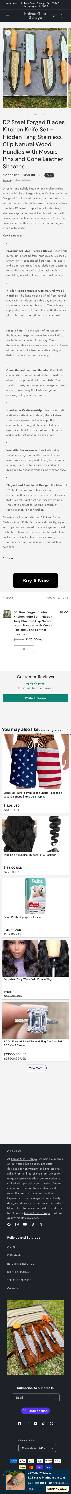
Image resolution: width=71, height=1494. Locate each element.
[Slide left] (27, 115)
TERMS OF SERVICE (19, 1280)
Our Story (13, 1247)
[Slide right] (44, 115)
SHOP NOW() (57, 1488)
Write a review (35, 698)
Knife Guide (14, 1255)
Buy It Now (35, 580)
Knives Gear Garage (24, 1159)
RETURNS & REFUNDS (20, 1264)
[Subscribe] (55, 1398)
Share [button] (10, 558)
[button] (7, 16)
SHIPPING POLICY (18, 1272)
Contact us (13, 1288)
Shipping (7, 180)
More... (39, 1488)
